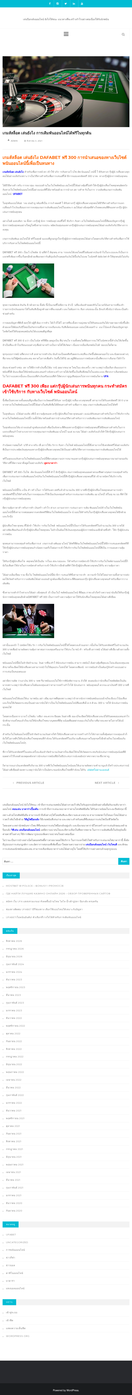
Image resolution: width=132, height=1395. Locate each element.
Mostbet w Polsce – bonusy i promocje (35, 885)
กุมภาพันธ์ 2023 (15, 1002)
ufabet (11, 1234)
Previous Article (30, 782)
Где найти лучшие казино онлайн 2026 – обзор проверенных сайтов (58, 893)
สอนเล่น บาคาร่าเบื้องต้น (25, 809)
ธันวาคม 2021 (13, 1110)
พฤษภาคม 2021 (15, 1164)
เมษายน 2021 (13, 1172)
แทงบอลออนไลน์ (15, 1288)
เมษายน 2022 (13, 1079)
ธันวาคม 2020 (14, 1203)
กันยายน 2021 (13, 1133)
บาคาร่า (10, 1280)
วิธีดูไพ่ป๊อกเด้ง (31, 819)
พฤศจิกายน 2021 (15, 1118)
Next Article (105, 782)
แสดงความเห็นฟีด (16, 1328)
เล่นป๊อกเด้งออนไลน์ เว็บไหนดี (101, 844)
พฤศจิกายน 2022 (15, 1025)
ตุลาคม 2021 (13, 1126)
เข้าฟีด (9, 1320)
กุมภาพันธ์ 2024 (15, 964)
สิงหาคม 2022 (14, 1049)
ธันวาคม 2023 (14, 979)
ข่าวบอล (10, 1265)
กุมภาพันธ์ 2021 (14, 1187)
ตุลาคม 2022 (13, 1033)
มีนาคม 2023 (13, 995)
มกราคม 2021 (13, 1195)
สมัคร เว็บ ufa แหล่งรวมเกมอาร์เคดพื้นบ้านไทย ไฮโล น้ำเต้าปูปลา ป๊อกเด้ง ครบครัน (52, 901)
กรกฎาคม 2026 (15, 948)
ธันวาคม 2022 (14, 1018)
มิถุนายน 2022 (14, 1064)
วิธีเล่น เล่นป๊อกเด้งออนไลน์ (25, 829)
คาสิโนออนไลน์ (14, 1273)
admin (14, 140)
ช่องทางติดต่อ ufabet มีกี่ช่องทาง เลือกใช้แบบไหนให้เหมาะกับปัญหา (44, 909)
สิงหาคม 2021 (13, 1141)
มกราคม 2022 (14, 1102)
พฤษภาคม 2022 (15, 1072)
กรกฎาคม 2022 (15, 1056)
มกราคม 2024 (14, 972)
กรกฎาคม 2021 (14, 1149)
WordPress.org (18, 1336)
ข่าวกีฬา (10, 1257)
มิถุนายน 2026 (14, 956)
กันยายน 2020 (14, 1210)
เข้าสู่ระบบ (11, 1312)
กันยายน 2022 (14, 1041)
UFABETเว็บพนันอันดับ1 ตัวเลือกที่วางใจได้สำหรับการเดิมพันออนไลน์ (43, 917)
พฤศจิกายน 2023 (15, 987)
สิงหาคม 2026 (14, 941)
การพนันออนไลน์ (15, 1249)
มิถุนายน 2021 (14, 1156)
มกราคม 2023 (14, 1010)
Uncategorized (17, 1242)
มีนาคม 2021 (13, 1179)
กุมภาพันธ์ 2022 (15, 1095)
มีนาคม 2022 (13, 1087)
